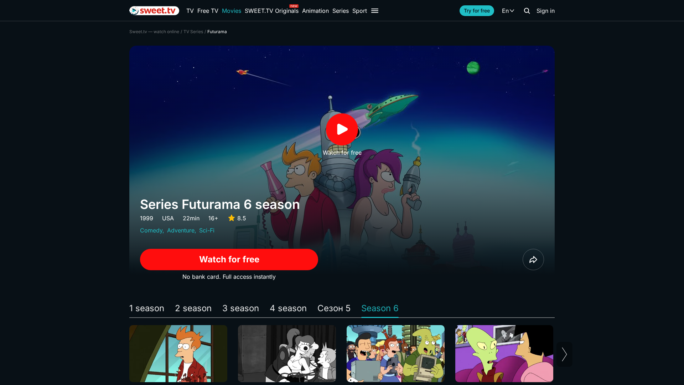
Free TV (207, 10)
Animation (315, 10)
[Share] (533, 259)
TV (190, 10)
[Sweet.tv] (154, 10)
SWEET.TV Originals (272, 10)
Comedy (151, 230)
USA (168, 218)
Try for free (477, 10)
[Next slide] (564, 354)
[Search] (527, 10)
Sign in (546, 10)
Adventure (181, 230)
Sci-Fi (206, 230)
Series (340, 10)
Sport (359, 10)
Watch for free (229, 259)
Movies (231, 10)
